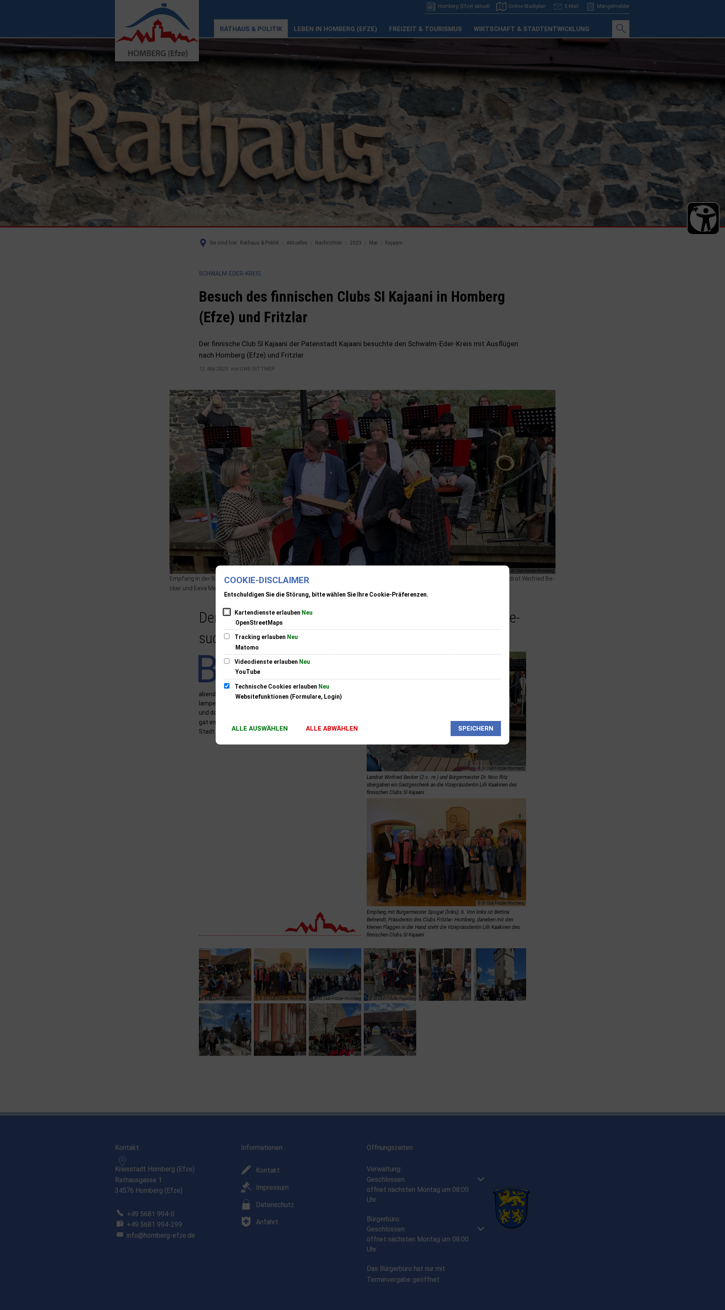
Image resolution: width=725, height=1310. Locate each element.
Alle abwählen (332, 728)
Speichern (475, 728)
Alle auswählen (260, 728)
